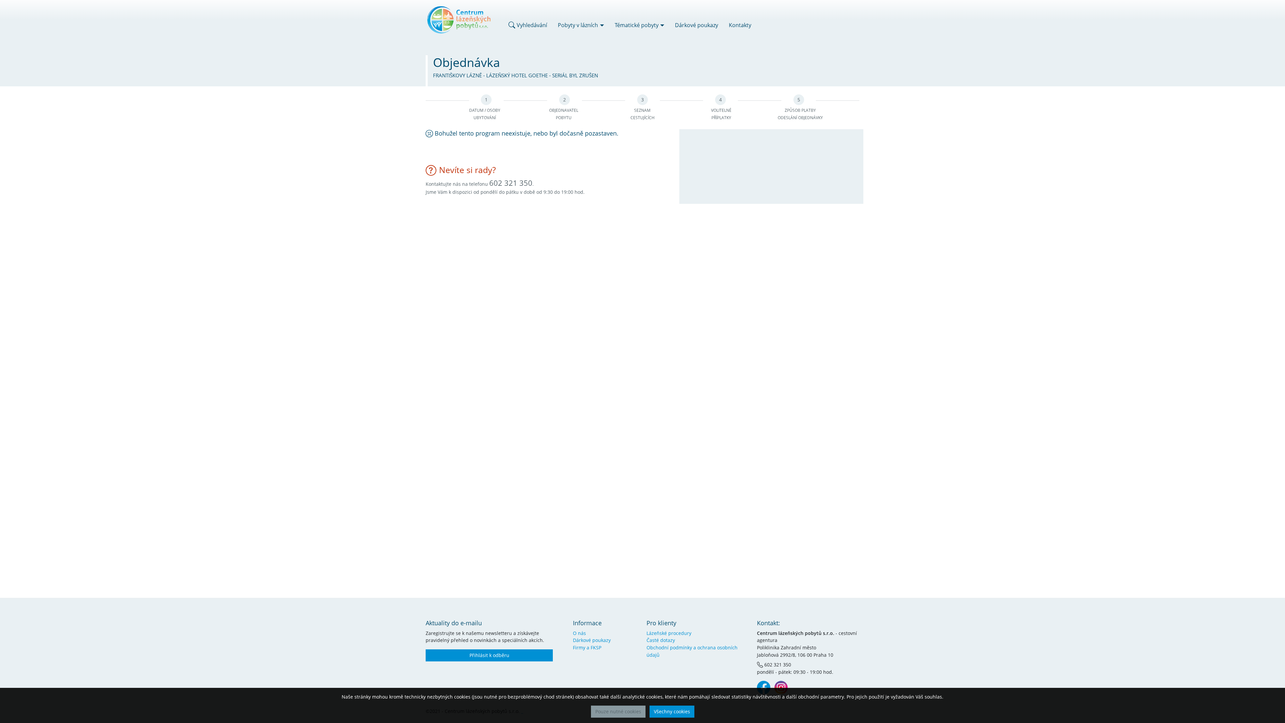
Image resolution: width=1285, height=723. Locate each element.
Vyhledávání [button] (531, 25)
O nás (579, 633)
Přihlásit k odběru (489, 655)
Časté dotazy (661, 640)
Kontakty (740, 25)
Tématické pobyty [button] (637, 25)
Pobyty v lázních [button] (578, 25)
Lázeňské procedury (669, 633)
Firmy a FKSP (587, 647)
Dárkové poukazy (696, 25)
